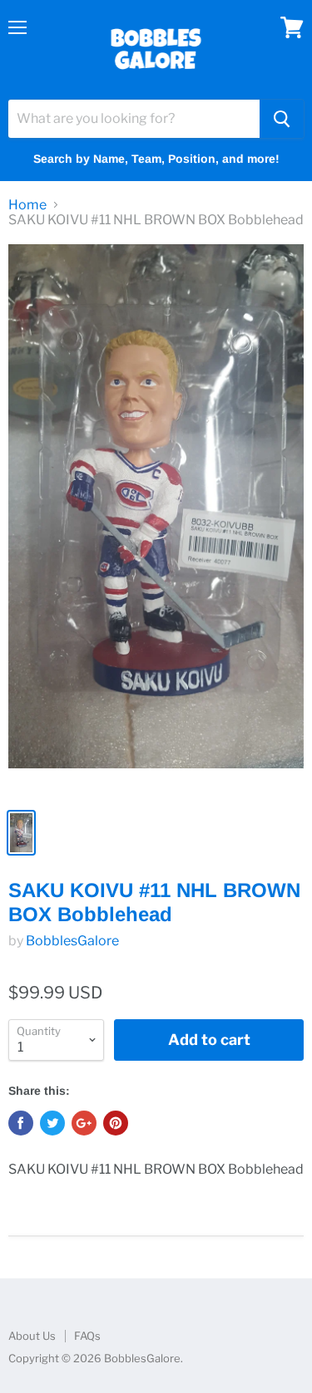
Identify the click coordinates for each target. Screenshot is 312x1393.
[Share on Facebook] (20, 1123)
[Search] (282, 119)
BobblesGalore (72, 941)
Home (27, 205)
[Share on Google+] (84, 1123)
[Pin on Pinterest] (115, 1123)
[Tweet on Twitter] (52, 1123)
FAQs (87, 1335)
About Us (32, 1335)
